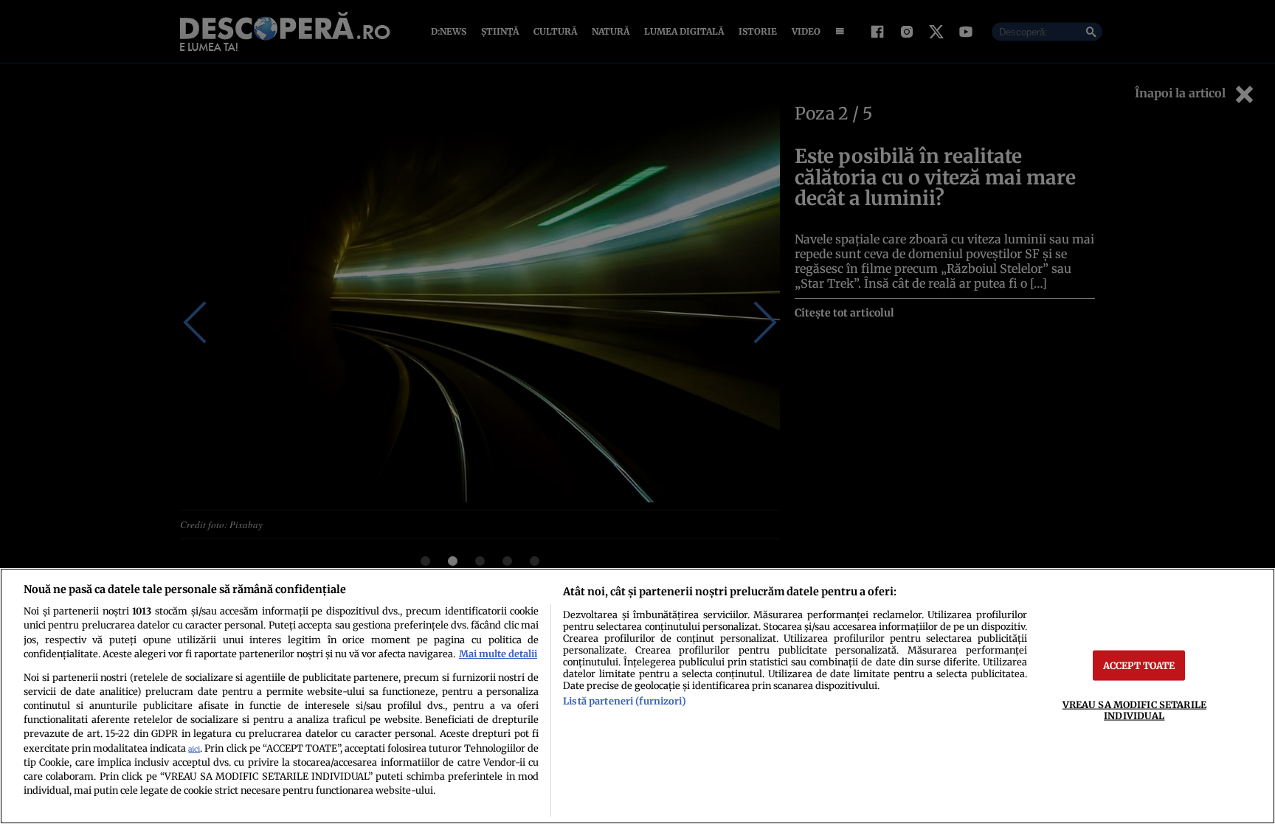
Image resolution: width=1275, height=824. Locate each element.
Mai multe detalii (498, 653)
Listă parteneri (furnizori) (624, 701)
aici (194, 749)
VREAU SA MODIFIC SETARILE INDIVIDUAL (1134, 709)
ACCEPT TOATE (1139, 665)
